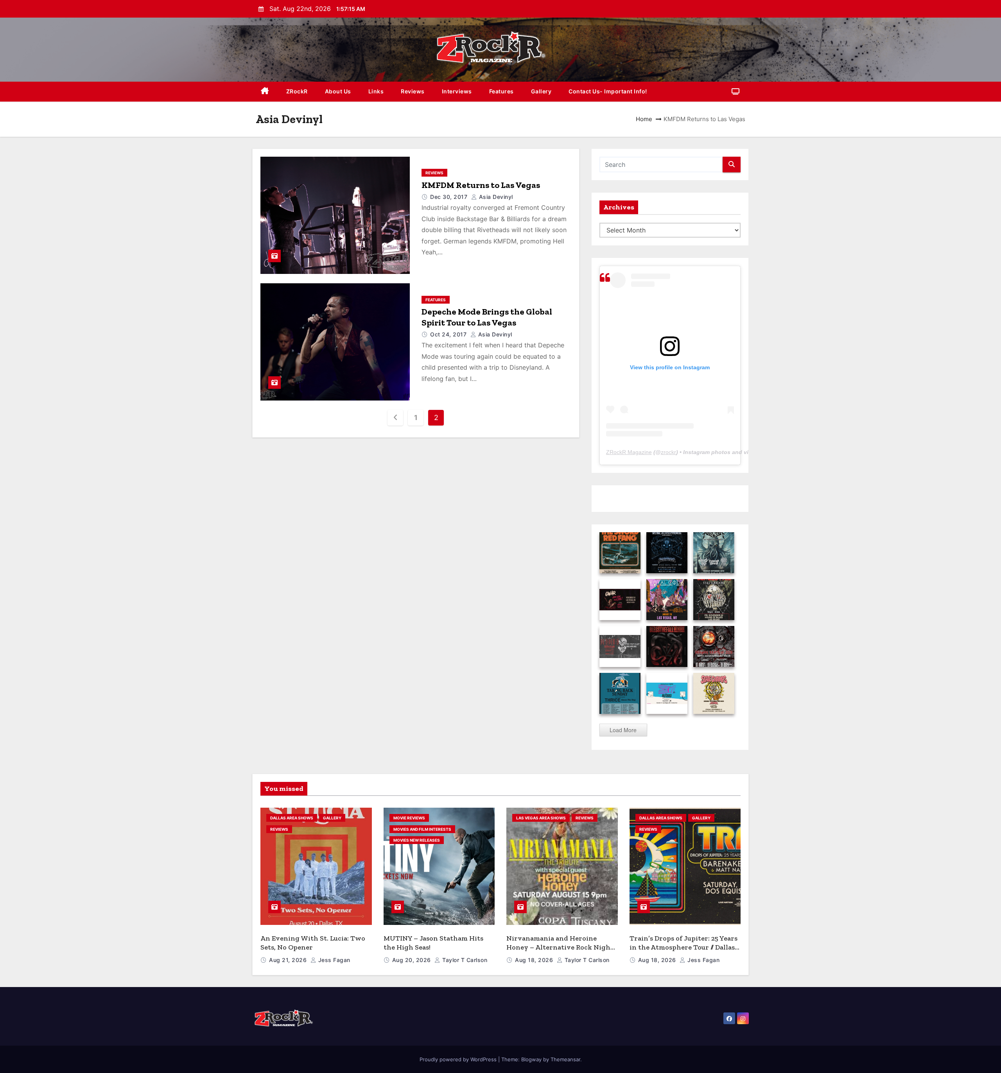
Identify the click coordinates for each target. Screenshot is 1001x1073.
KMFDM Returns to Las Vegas (481, 185)
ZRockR (297, 91)
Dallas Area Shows (291, 817)
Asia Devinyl (495, 196)
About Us (338, 91)
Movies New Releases (416, 840)
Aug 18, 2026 (535, 960)
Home (644, 119)
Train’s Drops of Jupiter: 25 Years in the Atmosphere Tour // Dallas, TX (683, 947)
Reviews (413, 91)
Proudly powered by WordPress (459, 1059)
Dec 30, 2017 (449, 196)
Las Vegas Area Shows (541, 817)
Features (501, 91)
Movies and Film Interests (422, 829)
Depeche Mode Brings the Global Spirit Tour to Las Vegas (487, 317)
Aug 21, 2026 (289, 960)
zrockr (668, 452)
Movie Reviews (409, 817)
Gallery (541, 91)
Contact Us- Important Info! (608, 91)
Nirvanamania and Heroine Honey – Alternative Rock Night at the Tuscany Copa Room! (560, 947)
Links (376, 91)
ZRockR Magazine (629, 452)
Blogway (531, 1059)
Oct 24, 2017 (449, 334)
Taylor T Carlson (464, 960)
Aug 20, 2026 (412, 960)
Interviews (457, 91)
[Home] (265, 92)
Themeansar (565, 1059)
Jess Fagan (333, 960)
